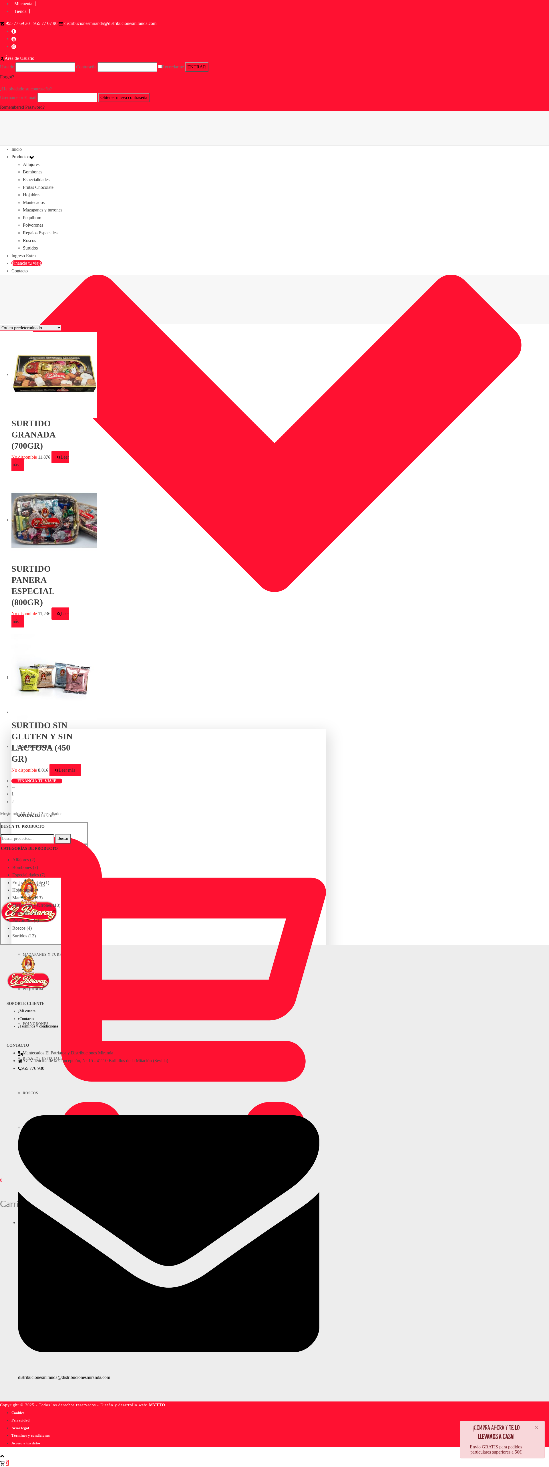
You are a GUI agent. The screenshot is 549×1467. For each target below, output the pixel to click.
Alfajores (31, 164)
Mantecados (34, 202)
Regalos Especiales (40, 232)
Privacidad (20, 1420)
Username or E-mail (18, 97)
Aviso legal (20, 1428)
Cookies (17, 1413)
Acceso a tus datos (25, 1443)
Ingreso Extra (23, 255)
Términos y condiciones (38, 1026)
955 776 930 (32, 1068)
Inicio (16, 149)
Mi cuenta (27, 1011)
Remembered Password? (22, 107)
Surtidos (30, 248)
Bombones (32, 171)
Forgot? (7, 76)
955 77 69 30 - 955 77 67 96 (31, 23)
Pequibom (32, 217)
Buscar (62, 838)
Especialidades (36, 179)
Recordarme (173, 66)
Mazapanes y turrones (42, 209)
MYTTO (157, 1405)
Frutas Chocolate (38, 187)
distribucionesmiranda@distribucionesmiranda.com (110, 23)
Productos (20, 156)
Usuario (7, 66)
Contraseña (86, 66)
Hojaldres (31, 194)
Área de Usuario (19, 58)
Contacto (19, 270)
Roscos (29, 240)
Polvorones (33, 225)
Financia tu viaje (36, 781)
